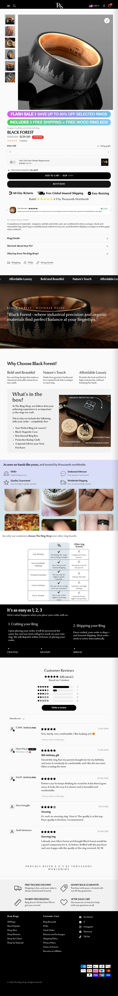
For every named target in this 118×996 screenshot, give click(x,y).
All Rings (11, 922)
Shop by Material (15, 943)
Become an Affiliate (52, 951)
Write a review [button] (59, 708)
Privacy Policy (49, 943)
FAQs (45, 926)
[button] (43, 687)
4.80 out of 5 (66, 677)
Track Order (48, 930)
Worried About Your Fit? (20, 246)
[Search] (14, 5)
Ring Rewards (49, 922)
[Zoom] (107, 20)
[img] (48, 729)
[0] (109, 6)
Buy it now (59, 184)
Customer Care (51, 916)
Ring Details (13, 238)
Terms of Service (50, 947)
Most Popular (13, 926)
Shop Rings (13, 916)
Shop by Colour (14, 939)
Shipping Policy (50, 939)
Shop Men (12, 930)
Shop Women (13, 935)
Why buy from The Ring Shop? (23, 254)
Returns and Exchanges (54, 935)
